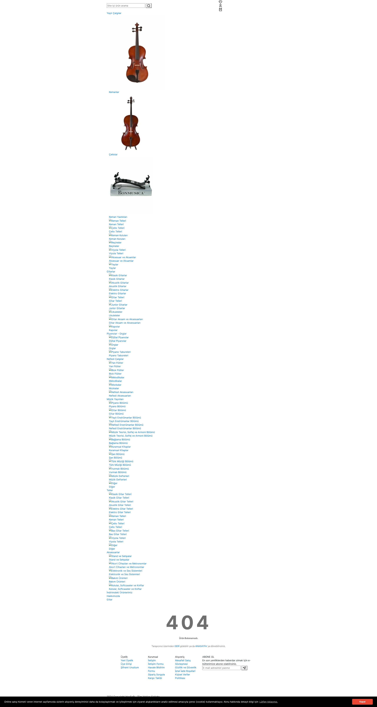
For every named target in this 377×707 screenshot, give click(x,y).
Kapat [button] (362, 701)
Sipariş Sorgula (156, 674)
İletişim (152, 660)
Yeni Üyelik (127, 660)
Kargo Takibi (155, 678)
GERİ (177, 646)
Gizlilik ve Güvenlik (185, 667)
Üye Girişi (126, 663)
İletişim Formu (155, 663)
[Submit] (244, 668)
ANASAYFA (201, 646)
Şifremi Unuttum (130, 667)
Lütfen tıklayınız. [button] (268, 701)
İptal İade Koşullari (185, 670)
